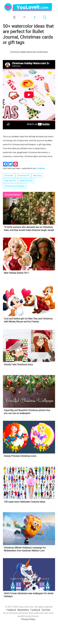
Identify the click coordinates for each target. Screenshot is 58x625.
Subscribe (24, 17)
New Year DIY (10, 180)
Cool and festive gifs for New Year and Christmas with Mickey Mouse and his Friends (28, 320)
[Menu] (14, 17)
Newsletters (23, 609)
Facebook (34, 17)
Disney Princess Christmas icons (20, 455)
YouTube (46, 609)
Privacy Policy (28, 619)
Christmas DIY (23, 175)
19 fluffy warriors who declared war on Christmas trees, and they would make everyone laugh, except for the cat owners (29, 229)
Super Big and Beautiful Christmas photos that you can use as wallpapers (27, 412)
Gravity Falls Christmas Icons (18, 364)
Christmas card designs (14, 186)
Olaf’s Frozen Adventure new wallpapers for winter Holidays (28, 595)
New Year (37, 175)
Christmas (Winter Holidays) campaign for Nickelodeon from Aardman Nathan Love (25, 549)
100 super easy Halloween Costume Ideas (24, 501)
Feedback (11, 609)
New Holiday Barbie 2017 (16, 272)
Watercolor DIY (26, 180)
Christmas (8, 175)
